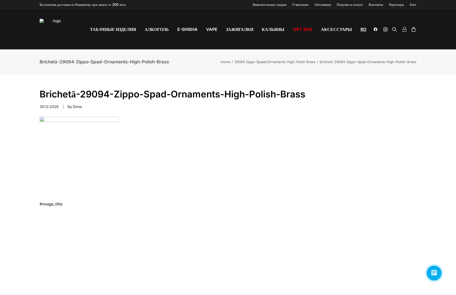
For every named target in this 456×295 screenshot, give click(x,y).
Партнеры (396, 4)
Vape (211, 29)
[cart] (412, 29)
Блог (413, 4)
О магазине (300, 4)
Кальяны (273, 29)
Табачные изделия (113, 29)
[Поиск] (394, 29)
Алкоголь (157, 29)
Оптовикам (323, 4)
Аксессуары (336, 29)
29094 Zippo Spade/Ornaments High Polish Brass (275, 62)
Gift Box (302, 29)
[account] (404, 29)
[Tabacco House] (55, 29)
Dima (77, 106)
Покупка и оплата (350, 4)
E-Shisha (187, 29)
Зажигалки (239, 29)
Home (225, 62)
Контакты (376, 4)
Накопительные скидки (270, 4)
